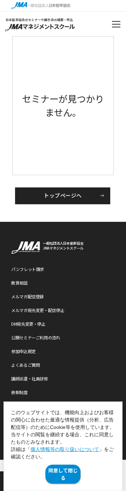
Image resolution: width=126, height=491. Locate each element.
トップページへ (63, 195)
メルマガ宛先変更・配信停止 (37, 310)
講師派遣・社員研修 (29, 378)
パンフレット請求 (27, 269)
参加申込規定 (23, 351)
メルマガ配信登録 (27, 296)
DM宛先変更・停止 (28, 324)
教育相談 (19, 283)
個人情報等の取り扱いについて (64, 449)
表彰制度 (19, 392)
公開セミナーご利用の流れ (35, 337)
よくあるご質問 (25, 365)
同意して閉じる (63, 474)
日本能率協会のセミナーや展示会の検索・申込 (39, 20)
